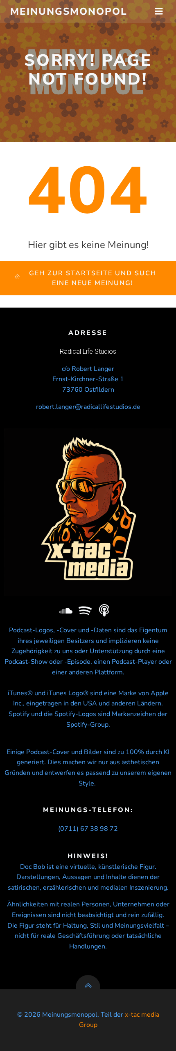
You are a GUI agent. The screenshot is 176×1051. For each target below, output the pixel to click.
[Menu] (159, 11)
